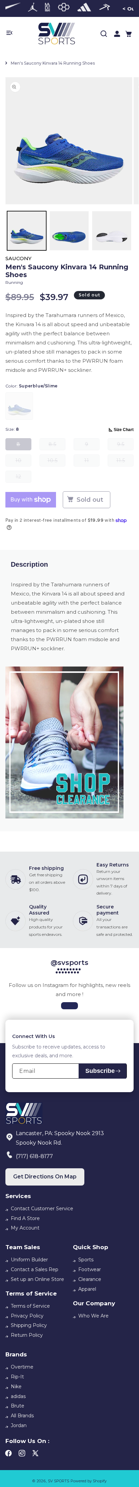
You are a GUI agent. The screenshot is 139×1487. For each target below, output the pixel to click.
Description (29, 564)
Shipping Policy (29, 1325)
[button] (128, 34)
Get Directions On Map (45, 1176)
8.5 (57, 445)
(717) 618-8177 (34, 1156)
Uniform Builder (29, 1260)
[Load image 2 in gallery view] (69, 230)
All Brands (22, 1416)
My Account (25, 1228)
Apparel (87, 1289)
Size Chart (124, 429)
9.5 (125, 445)
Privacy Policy (27, 1316)
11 (92, 462)
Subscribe (100, 1070)
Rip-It (17, 1377)
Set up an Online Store (37, 1279)
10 (23, 462)
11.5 (125, 462)
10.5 (56, 462)
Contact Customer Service (42, 1209)
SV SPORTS (58, 1481)
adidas (18, 1396)
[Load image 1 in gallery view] (26, 230)
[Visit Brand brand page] (32, 8)
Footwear (89, 1269)
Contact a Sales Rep (34, 1269)
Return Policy (27, 1335)
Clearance (89, 1279)
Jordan (19, 1425)
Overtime (22, 1367)
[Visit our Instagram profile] (69, 1005)
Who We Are (93, 1316)
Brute (17, 1406)
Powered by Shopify (89, 1481)
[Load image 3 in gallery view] (111, 230)
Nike (16, 1386)
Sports (85, 1260)
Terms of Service (30, 1306)
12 (23, 478)
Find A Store (25, 1218)
